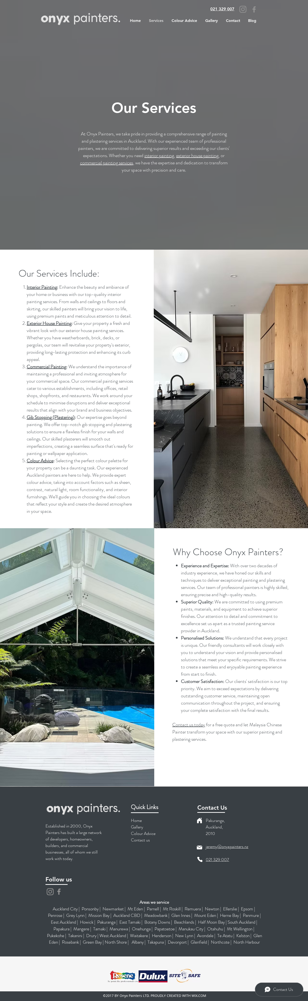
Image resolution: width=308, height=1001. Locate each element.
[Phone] (199, 859)
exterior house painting (197, 155)
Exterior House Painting (49, 323)
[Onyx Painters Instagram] (243, 9)
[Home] (199, 820)
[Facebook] (254, 9)
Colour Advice (40, 460)
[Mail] (199, 847)
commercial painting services (106, 162)
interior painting (159, 155)
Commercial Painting (46, 366)
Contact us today (188, 724)
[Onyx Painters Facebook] (59, 892)
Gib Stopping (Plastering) (51, 417)
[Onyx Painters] (50, 891)
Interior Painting (42, 287)
